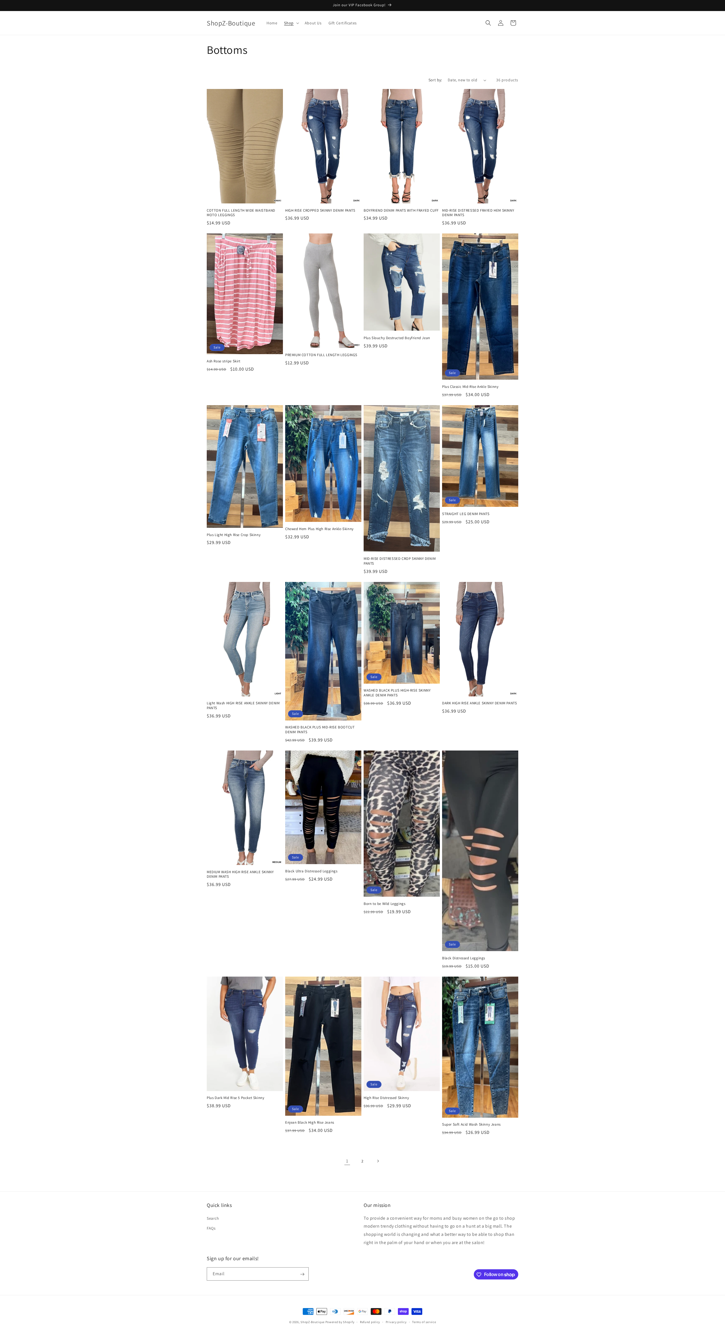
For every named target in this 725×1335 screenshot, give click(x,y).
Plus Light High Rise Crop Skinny (234, 535)
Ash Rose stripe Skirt (223, 361)
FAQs (211, 1227)
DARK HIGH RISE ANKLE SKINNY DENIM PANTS (479, 703)
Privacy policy (396, 1322)
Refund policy (370, 1322)
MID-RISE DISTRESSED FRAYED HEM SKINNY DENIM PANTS (478, 213)
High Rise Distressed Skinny (386, 1098)
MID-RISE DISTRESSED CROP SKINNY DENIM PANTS (400, 561)
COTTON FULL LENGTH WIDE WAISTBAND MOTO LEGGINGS (241, 213)
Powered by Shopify (340, 1322)
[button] (291, 23)
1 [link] (347, 1161)
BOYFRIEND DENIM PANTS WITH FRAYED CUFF (401, 210)
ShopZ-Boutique (312, 1322)
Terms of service (424, 1322)
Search (213, 1218)
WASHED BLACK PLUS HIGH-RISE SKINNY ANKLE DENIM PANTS (397, 693)
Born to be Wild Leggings (384, 904)
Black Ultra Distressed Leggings (311, 871)
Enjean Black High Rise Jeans (309, 1122)
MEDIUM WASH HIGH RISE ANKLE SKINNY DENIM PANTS (240, 874)
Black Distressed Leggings (463, 958)
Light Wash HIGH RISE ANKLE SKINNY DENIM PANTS (243, 705)
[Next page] (378, 1161)
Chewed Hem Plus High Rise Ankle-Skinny (319, 529)
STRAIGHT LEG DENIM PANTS (465, 514)
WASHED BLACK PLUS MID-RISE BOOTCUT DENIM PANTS (320, 729)
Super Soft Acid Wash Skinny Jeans (471, 1124)
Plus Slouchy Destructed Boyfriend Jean (397, 338)
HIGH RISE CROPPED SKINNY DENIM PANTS (320, 210)
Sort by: (435, 79)
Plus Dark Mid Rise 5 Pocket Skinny (235, 1098)
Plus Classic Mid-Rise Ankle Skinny (470, 386)
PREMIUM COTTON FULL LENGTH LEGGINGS (321, 355)
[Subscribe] (302, 1274)
